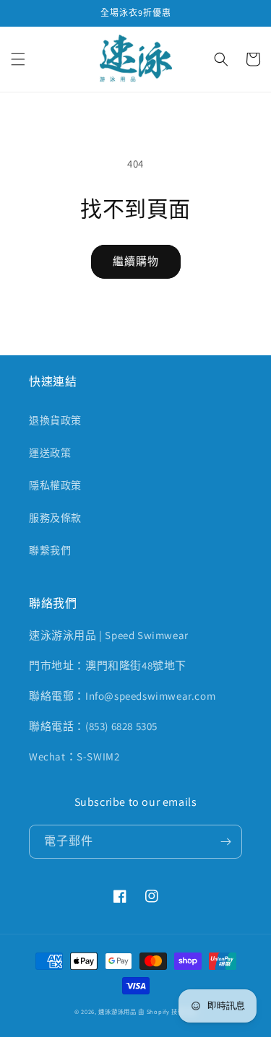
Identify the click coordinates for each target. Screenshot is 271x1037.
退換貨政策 (55, 420)
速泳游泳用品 (117, 1011)
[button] (18, 59)
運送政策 (50, 452)
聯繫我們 (50, 550)
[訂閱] (225, 842)
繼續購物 (136, 261)
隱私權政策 (55, 485)
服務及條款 (55, 517)
